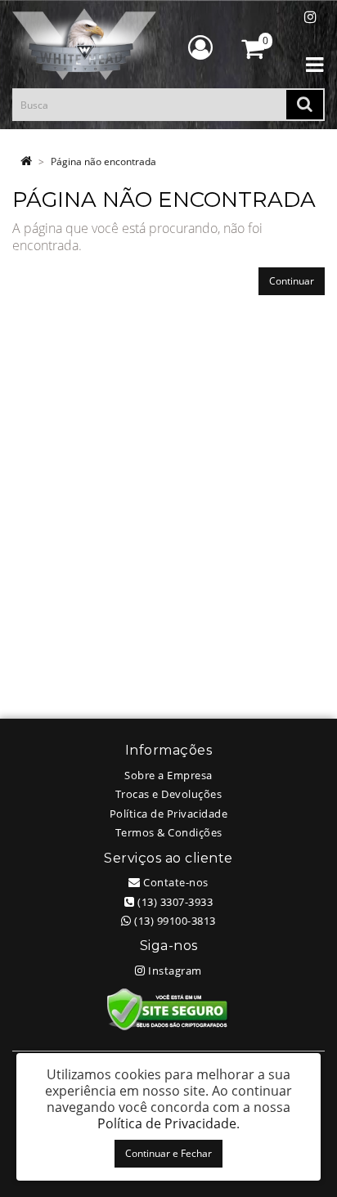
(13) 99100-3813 (174, 920)
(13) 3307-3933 (174, 901)
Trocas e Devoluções (168, 794)
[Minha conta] (200, 47)
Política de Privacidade (169, 813)
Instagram (174, 970)
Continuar (291, 281)
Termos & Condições (168, 832)
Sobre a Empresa (168, 775)
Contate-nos (175, 882)
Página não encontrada (103, 161)
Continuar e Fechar (168, 1153)
